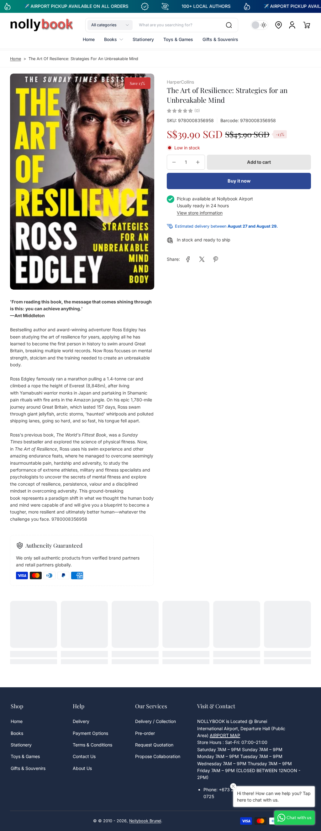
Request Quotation (154, 744)
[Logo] (41, 25)
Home (15, 58)
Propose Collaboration (157, 756)
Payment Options (90, 733)
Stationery (21, 744)
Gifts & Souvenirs (28, 768)
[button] (110, 25)
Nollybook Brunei (145, 820)
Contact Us (84, 756)
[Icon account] (292, 25)
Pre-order (145, 733)
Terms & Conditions (92, 744)
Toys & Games (25, 756)
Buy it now (239, 180)
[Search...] (229, 25)
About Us (82, 768)
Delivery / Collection (155, 721)
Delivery (81, 721)
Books (17, 733)
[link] (188, 259)
